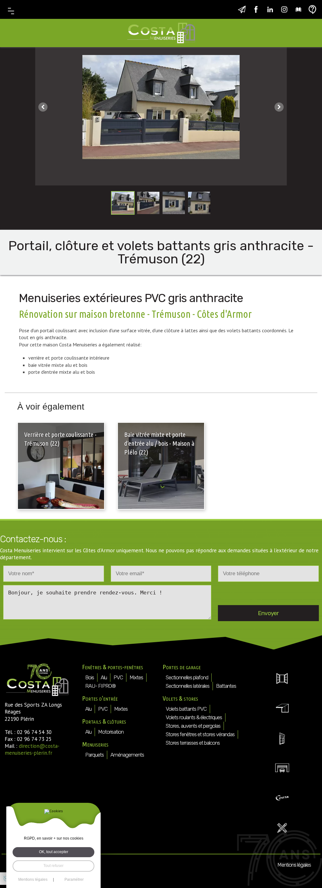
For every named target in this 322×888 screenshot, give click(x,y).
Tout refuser (53, 865)
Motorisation (111, 732)
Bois (89, 677)
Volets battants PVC (186, 709)
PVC (118, 677)
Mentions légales (294, 865)
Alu (104, 677)
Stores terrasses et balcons (193, 743)
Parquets (94, 755)
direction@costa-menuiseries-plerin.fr (32, 749)
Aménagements (127, 755)
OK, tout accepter (53, 852)
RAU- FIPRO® (100, 686)
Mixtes (136, 677)
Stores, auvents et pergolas (193, 726)
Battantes (226, 686)
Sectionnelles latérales (187, 686)
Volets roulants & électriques (194, 717)
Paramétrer (74, 880)
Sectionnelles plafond (187, 677)
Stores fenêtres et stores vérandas (200, 734)
